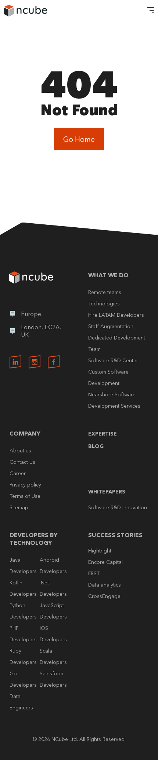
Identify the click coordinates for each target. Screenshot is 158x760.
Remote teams (104, 292)
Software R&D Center (113, 360)
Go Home (79, 139)
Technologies (104, 303)
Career (18, 473)
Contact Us (22, 462)
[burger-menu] (148, 10)
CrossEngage (104, 596)
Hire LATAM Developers (116, 315)
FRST (94, 573)
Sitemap (19, 507)
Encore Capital (105, 562)
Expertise (102, 433)
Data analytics (104, 584)
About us (20, 450)
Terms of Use (25, 496)
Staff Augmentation (110, 326)
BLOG (96, 446)
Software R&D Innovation (117, 507)
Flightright (99, 550)
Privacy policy (25, 484)
